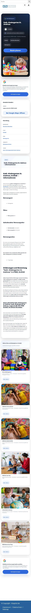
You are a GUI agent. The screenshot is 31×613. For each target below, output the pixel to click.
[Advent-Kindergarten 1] (15, 360)
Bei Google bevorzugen (15, 94)
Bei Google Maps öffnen (15, 113)
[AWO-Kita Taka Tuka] (15, 463)
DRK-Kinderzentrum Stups (7, 544)
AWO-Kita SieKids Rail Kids (7, 441)
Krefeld (4, 132)
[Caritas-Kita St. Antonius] (15, 498)
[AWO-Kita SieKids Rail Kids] (15, 429)
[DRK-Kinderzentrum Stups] (15, 532)
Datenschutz (17, 607)
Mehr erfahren (6, 379)
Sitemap (6, 609)
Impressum (7, 607)
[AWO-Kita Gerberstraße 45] (15, 394)
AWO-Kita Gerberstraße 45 (7, 406)
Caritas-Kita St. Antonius (7, 510)
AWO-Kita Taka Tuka (6, 475)
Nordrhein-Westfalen (7, 126)
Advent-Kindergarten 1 (7, 372)
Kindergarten (6, 138)
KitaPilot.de (5, 186)
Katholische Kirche (7, 144)
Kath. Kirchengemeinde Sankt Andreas (11, 150)
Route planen (15, 50)
